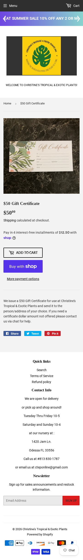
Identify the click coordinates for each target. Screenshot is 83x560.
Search (42, 370)
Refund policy (41, 382)
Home (7, 103)
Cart (76, 6)
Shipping (9, 220)
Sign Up (71, 500)
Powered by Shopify (40, 534)
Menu (13, 6)
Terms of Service (41, 376)
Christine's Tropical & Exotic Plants (45, 529)
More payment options (23, 279)
